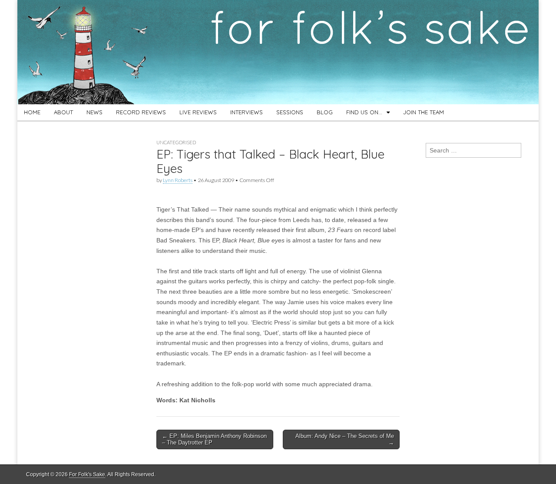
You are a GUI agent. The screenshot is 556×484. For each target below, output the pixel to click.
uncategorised (176, 142)
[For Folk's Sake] (278, 52)
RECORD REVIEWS (141, 112)
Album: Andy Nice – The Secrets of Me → (344, 439)
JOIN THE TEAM (423, 112)
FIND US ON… (364, 112)
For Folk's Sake (87, 474)
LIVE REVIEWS (198, 112)
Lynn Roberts (177, 180)
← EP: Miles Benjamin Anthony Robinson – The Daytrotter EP (214, 439)
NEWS (94, 112)
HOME (32, 112)
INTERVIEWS (246, 112)
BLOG (325, 112)
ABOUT (63, 112)
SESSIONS (289, 112)
